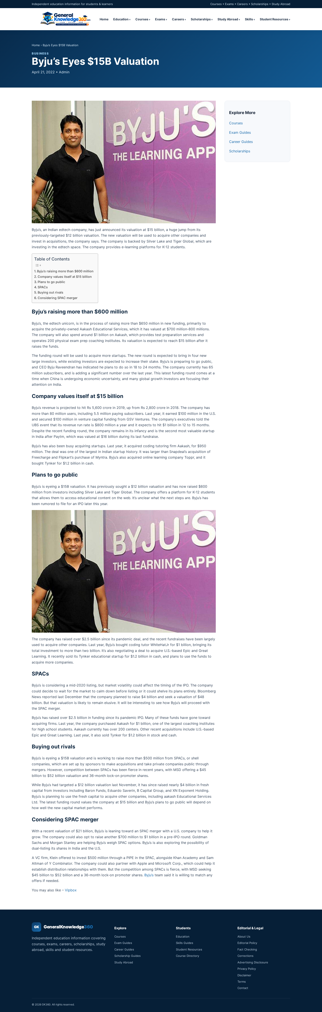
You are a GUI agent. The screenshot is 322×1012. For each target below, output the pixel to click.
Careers (178, 19)
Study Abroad (228, 19)
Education (121, 19)
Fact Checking (247, 949)
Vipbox (71, 890)
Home (104, 19)
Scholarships (201, 19)
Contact (242, 988)
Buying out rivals (50, 292)
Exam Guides (240, 132)
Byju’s (149, 875)
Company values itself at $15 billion (65, 276)
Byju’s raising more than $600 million (65, 271)
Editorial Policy (247, 943)
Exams (160, 19)
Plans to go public (51, 282)
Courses (141, 19)
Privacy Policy (246, 968)
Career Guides (241, 141)
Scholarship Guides (127, 955)
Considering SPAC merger (58, 298)
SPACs (43, 287)
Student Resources (274, 19)
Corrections (245, 955)
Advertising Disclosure (252, 962)
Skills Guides (184, 943)
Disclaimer (244, 975)
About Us (243, 936)
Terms (241, 981)
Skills (249, 19)
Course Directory (187, 955)
